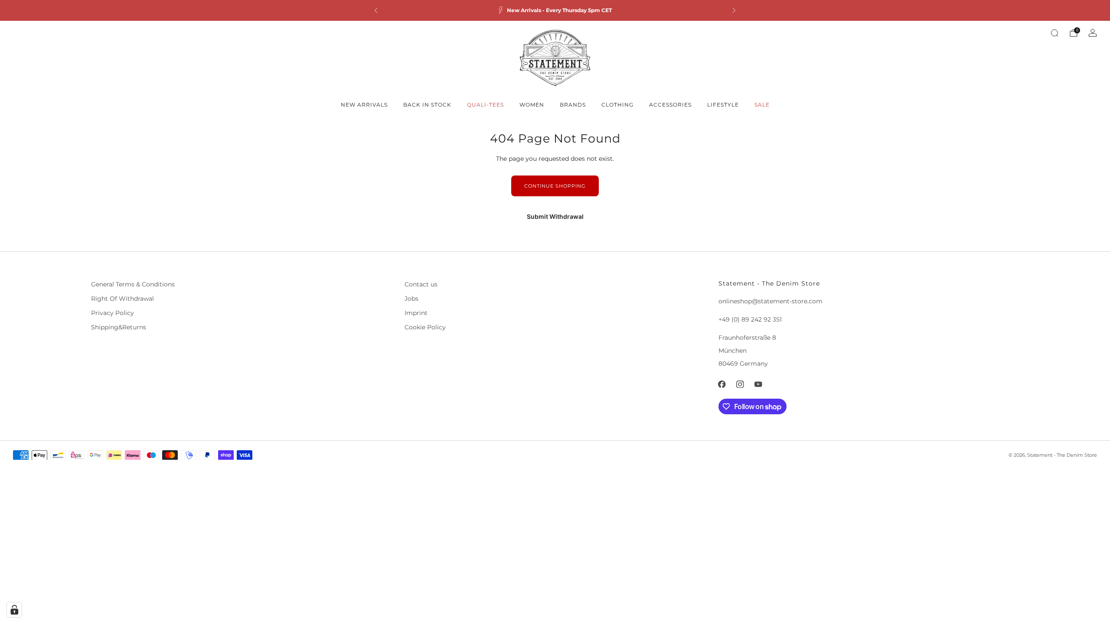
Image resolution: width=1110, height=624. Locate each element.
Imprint (416, 313)
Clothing (617, 104)
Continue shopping (555, 186)
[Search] (1054, 33)
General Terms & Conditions (133, 284)
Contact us (421, 284)
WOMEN (531, 104)
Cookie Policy (425, 327)
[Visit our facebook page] (722, 384)
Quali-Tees (485, 104)
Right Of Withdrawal (122, 298)
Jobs (411, 298)
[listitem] (555, 10)
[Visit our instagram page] (740, 384)
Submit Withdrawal (555, 216)
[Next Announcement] (734, 10)
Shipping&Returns (118, 327)
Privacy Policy (112, 313)
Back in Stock (427, 104)
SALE (762, 104)
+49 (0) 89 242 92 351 (750, 319)
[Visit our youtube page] (758, 384)
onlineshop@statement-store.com (770, 301)
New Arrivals (364, 104)
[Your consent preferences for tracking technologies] (14, 609)
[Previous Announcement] (376, 10)
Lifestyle (723, 104)
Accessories (670, 104)
